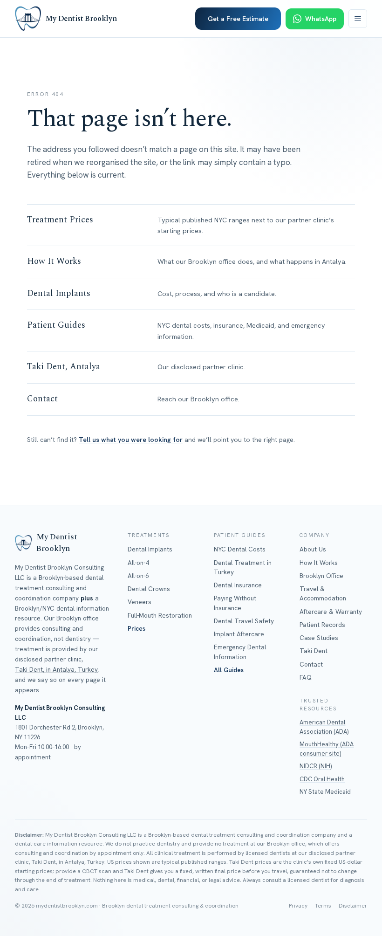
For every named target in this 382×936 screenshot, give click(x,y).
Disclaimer (353, 905)
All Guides (229, 670)
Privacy (298, 905)
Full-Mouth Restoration (160, 615)
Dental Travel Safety (244, 621)
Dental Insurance (238, 585)
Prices (136, 628)
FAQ (306, 677)
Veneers (139, 602)
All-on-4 (138, 562)
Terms (323, 905)
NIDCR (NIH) (316, 766)
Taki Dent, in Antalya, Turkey (56, 669)
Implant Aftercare (239, 634)
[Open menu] (357, 18)
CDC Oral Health (322, 779)
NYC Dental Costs (240, 549)
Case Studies (319, 637)
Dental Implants (150, 549)
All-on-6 (138, 575)
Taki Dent (313, 651)
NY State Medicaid (325, 792)
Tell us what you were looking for (131, 439)
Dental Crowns (149, 589)
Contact (311, 664)
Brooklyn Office (321, 575)
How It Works (319, 562)
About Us (313, 549)
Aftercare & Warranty (331, 611)
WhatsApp (320, 18)
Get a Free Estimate (238, 18)
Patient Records (322, 624)
